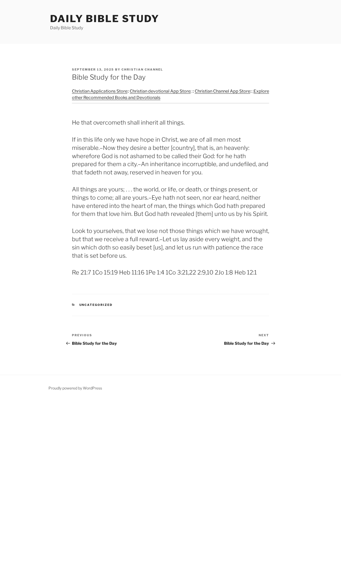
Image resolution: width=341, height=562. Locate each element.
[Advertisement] (160, 480)
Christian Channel (142, 69)
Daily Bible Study (104, 18)
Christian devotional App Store (160, 91)
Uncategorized (96, 305)
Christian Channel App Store (222, 91)
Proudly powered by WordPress (75, 388)
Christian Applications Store (99, 91)
